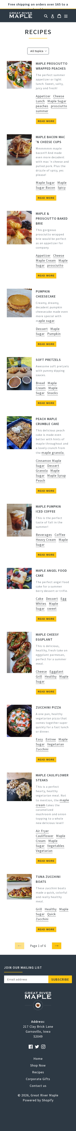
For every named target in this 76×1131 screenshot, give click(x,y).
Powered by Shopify (38, 1100)
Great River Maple (44, 1095)
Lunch (40, 101)
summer (42, 111)
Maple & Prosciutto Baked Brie (52, 218)
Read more (46, 121)
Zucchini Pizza (48, 707)
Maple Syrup (56, 475)
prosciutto (59, 106)
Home (21, 15)
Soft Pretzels (48, 360)
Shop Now (38, 1065)
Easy (39, 739)
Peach (40, 480)
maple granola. (53, 452)
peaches (42, 106)
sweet (52, 608)
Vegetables (55, 846)
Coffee (60, 535)
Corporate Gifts (38, 1079)
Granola (42, 470)
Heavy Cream (46, 539)
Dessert (42, 329)
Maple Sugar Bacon (51, 185)
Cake (39, 598)
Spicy (62, 187)
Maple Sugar (56, 101)
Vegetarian (55, 744)
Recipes (38, 1072)
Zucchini (42, 749)
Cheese (58, 96)
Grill (39, 676)
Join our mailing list (23, 968)
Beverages (44, 535)
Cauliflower (44, 836)
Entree (51, 739)
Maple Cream (46, 260)
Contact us (38, 1086)
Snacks (52, 393)
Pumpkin (54, 334)
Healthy (51, 676)
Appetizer (43, 96)
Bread (40, 383)
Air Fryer (42, 831)
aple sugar (47, 321)
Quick (51, 914)
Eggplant (56, 671)
